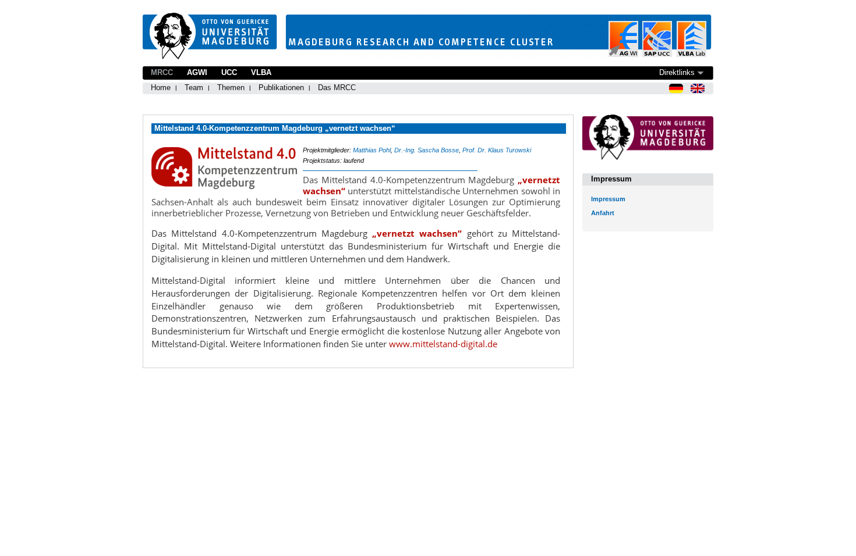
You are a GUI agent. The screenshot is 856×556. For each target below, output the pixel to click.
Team (194, 87)
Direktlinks (677, 72)
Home (161, 87)
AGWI (197, 72)
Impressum (608, 198)
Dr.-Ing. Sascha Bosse (426, 150)
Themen (231, 87)
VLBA (261, 72)
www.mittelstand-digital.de (443, 344)
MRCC (162, 72)
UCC (229, 72)
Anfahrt (602, 212)
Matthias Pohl (372, 150)
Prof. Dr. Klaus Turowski (496, 150)
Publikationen (281, 87)
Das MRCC (337, 87)
